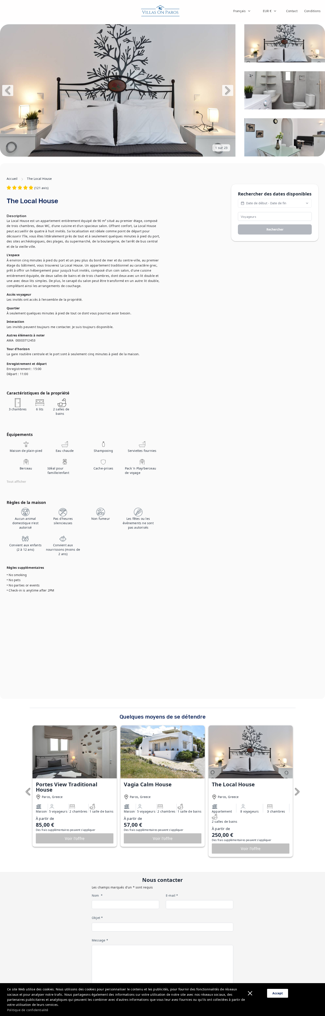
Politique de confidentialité (27, 1010)
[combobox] (242, 11)
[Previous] (7, 90)
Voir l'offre (74, 838)
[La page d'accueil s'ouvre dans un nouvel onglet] (160, 11)
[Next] (227, 90)
